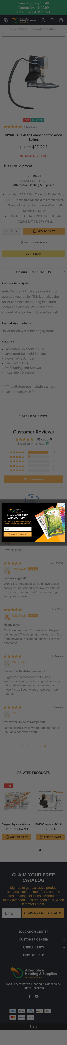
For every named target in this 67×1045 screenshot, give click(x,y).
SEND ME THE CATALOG (17, 534)
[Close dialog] (63, 505)
